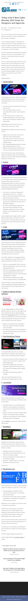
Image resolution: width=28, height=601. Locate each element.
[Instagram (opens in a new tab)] (15, 4)
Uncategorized (7, 29)
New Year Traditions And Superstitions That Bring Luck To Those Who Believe (14, 569)
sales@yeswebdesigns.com (18, 2)
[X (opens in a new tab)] (10, 4)
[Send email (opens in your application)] (18, 4)
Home (4, 596)
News (13, 596)
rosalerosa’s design (18, 537)
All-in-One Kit (11, 315)
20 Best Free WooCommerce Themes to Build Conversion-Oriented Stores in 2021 (14, 550)
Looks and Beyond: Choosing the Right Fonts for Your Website (14, 559)
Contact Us (18, 596)
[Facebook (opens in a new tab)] (13, 4)
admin (5, 28)
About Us (23, 596)
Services (8, 596)
